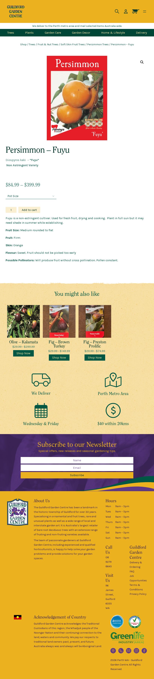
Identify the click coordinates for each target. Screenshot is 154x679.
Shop (23, 44)
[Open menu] (144, 11)
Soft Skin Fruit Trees (73, 44)
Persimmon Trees (98, 44)
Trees (32, 44)
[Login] (126, 11)
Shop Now (23, 353)
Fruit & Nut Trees (48, 44)
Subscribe (77, 475)
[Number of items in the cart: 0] (135, 11)
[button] (142, 62)
